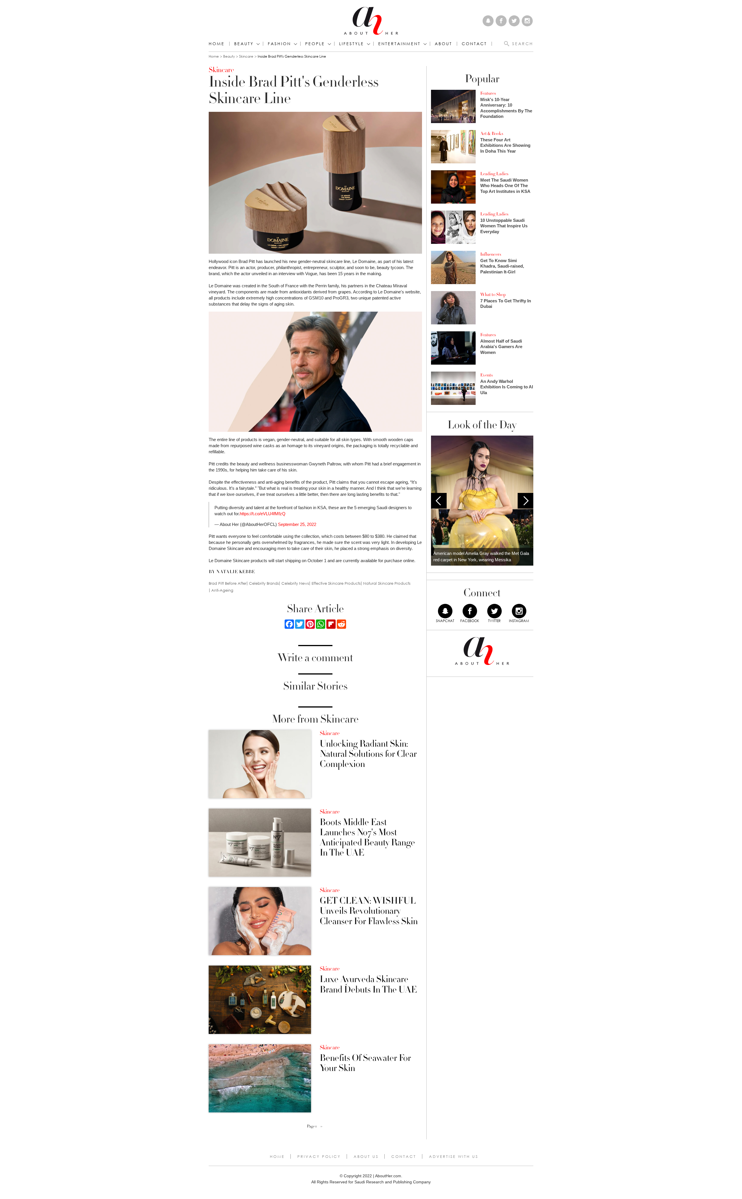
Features (488, 93)
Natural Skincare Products (386, 583)
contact (474, 44)
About (443, 44)
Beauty (244, 44)
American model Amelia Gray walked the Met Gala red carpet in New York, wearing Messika (481, 556)
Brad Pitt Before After (227, 583)
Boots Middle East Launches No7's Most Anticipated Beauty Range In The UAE (367, 837)
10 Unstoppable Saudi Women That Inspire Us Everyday (504, 226)
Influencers (490, 254)
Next (525, 501)
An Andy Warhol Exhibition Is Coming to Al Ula (506, 387)
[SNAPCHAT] (445, 611)
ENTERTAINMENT (399, 44)
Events (486, 375)
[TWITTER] (494, 611)
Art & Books (491, 133)
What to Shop (493, 294)
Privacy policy (319, 1156)
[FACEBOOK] (470, 611)
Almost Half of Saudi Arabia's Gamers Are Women (501, 347)
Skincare (246, 56)
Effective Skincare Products (336, 583)
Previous (439, 501)
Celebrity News (295, 583)
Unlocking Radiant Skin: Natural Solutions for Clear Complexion (368, 754)
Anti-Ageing (222, 590)
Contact (403, 1156)
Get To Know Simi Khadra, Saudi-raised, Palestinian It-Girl (502, 266)
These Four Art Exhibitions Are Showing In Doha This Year (505, 145)
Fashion (279, 44)
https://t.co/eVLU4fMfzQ (262, 513)
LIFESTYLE (351, 44)
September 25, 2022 (297, 524)
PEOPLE (315, 44)
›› (321, 1126)
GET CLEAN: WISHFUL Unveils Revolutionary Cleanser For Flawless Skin (369, 911)
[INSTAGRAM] (519, 611)
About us (366, 1156)
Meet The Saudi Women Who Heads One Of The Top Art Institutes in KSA (505, 186)
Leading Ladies (494, 174)
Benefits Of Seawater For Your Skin (365, 1063)
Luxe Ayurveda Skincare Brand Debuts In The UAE (368, 984)
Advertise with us (453, 1156)
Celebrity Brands (264, 583)
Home (217, 44)
